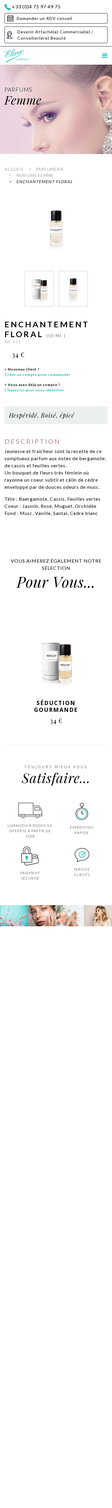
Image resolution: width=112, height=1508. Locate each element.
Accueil (14, 169)
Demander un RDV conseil (44, 18)
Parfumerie (50, 169)
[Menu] (104, 55)
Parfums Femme (35, 175)
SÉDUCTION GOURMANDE (56, 706)
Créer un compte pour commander (37, 374)
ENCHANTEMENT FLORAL (44, 181)
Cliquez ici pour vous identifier (34, 390)
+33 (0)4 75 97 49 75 (36, 6)
